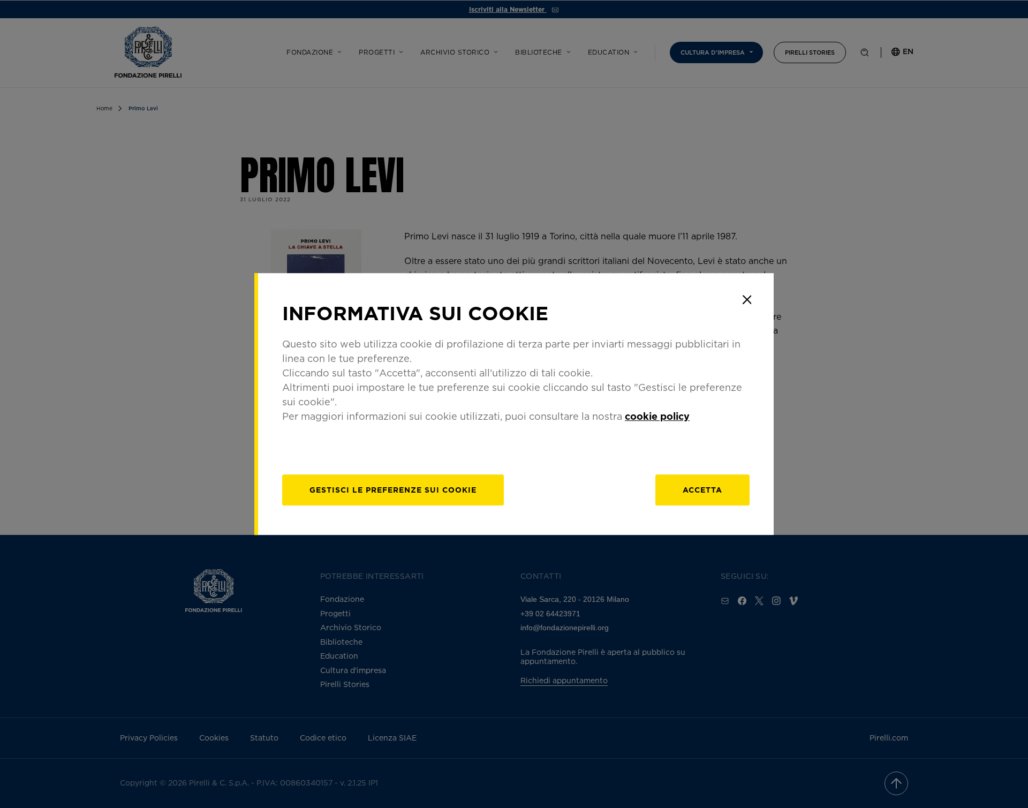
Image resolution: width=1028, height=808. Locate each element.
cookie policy (657, 416)
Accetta (702, 490)
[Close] (747, 300)
